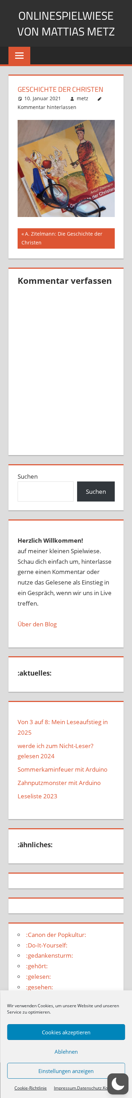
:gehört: (37, 966)
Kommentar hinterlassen (47, 107)
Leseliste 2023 (37, 796)
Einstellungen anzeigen (66, 1070)
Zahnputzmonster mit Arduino (59, 783)
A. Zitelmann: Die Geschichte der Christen (61, 238)
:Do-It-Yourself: (47, 945)
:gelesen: (38, 976)
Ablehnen (66, 1051)
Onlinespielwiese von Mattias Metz (66, 23)
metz (82, 98)
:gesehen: (39, 987)
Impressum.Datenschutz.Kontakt (86, 1088)
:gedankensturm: (49, 955)
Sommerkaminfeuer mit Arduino (62, 769)
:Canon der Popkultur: (56, 935)
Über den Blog (37, 624)
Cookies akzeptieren (66, 1032)
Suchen (28, 476)
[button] (117, 1083)
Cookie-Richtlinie (30, 1088)
